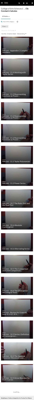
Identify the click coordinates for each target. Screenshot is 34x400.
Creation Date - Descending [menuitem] (13, 33)
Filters (4, 26)
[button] (2, 3)
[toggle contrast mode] (27, 3)
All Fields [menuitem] (7, 30)
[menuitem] (19, 3)
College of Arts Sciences (11, 8)
